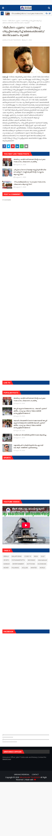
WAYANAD (31, 560)
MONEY (6, 568)
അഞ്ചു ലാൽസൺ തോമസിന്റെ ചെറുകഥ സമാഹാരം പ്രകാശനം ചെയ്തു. (29, 160)
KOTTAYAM (31, 564)
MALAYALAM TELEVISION (12, 40)
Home (4, 21)
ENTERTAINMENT (18, 564)
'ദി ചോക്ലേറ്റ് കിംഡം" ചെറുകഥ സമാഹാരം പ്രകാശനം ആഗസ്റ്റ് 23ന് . (30, 183)
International (42, 560)
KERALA (6, 556)
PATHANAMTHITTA (18, 560)
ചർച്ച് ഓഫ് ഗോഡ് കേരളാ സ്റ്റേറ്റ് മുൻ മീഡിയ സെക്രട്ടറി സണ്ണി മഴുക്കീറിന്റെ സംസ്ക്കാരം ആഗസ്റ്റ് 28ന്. (30, 172)
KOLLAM (25, 568)
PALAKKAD (15, 568)
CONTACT (35, 774)
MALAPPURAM (16, 556)
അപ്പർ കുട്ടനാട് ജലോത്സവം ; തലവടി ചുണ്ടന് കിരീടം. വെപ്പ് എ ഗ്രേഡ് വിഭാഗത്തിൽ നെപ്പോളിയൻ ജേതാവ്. (30, 410)
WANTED (34, 568)
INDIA (36, 556)
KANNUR (7, 564)
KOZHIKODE (42, 564)
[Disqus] (26, 286)
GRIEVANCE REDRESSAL (21, 774)
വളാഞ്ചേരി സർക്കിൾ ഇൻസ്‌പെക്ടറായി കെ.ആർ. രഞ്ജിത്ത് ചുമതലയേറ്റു (28, 446)
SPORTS (6, 560)
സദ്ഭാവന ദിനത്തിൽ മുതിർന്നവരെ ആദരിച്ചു (30, 435)
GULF (43, 556)
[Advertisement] (26, 479)
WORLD (42, 568)
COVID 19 (27, 556)
